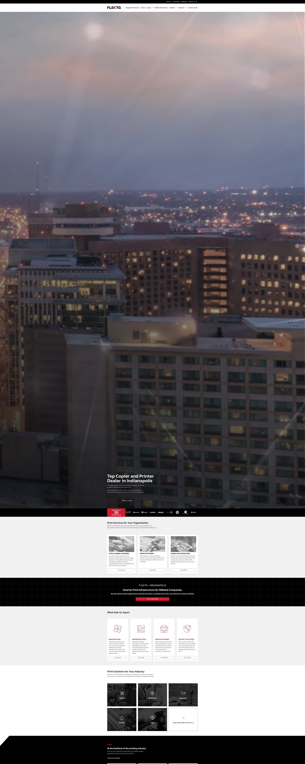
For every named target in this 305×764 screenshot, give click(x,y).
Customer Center (193, 8)
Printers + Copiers (146, 8)
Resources (181, 8)
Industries (172, 8)
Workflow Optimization (161, 8)
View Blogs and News (113, 758)
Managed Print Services (132, 8)
